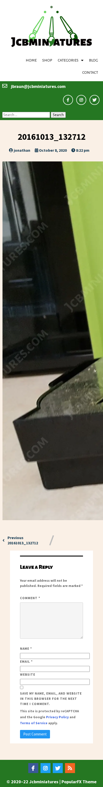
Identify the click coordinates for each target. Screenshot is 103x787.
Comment (30, 598)
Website (27, 674)
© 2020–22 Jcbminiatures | (34, 782)
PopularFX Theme (79, 782)
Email (26, 661)
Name (26, 648)
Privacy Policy (57, 717)
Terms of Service (34, 723)
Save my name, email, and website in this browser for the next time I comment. (51, 698)
